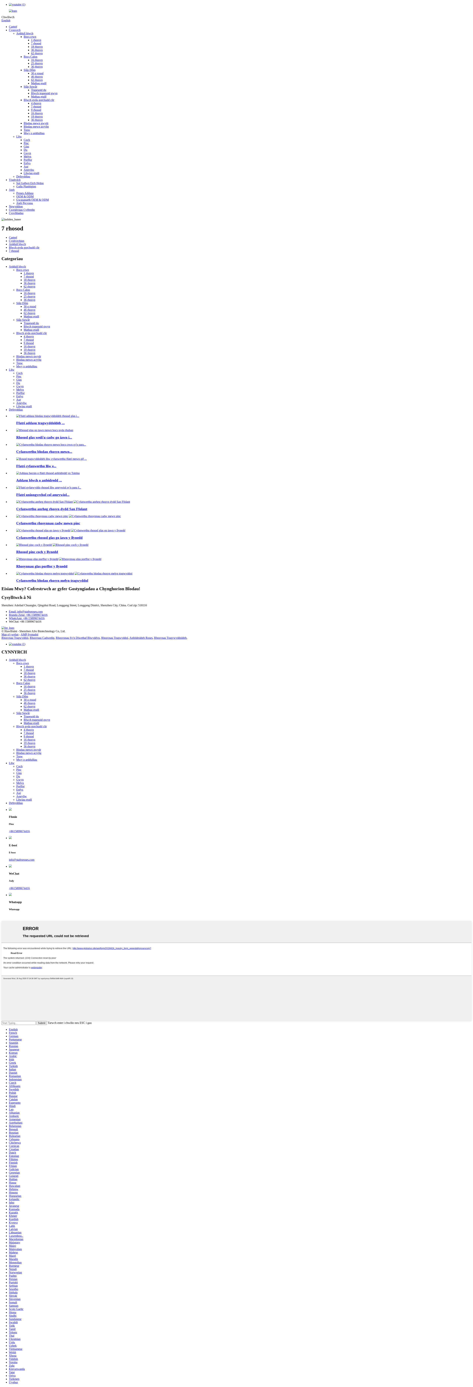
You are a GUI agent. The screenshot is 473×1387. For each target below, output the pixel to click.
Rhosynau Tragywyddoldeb (170, 637)
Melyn (27, 156)
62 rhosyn (37, 53)
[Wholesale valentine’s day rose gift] (44, 501)
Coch (27, 139)
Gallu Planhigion (26, 186)
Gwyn (27, 153)
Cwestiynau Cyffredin (22, 209)
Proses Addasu (24, 193)
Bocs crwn (30, 36)
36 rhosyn (37, 50)
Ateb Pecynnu (24, 203)
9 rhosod (36, 109)
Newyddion (16, 206)
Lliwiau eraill (31, 173)
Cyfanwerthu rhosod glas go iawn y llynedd (49, 538)
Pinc (26, 143)
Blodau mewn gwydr (36, 123)
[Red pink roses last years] (34, 544)
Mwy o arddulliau (34, 133)
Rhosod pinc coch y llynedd (37, 552)
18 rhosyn (37, 46)
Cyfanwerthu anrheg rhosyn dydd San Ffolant (51, 509)
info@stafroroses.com (21, 859)
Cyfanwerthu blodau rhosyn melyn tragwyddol (52, 580)
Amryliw (29, 169)
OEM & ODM (25, 196)
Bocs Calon (30, 56)
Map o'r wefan (9, 634)
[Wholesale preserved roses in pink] (42, 516)
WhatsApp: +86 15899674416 (27, 618)
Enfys (27, 163)
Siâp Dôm (29, 70)
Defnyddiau (23, 176)
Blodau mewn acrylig (36, 126)
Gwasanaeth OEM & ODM (32, 199)
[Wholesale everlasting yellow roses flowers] (45, 573)
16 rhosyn (37, 60)
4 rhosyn (36, 103)
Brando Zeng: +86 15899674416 (28, 614)
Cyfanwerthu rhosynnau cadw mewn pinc (48, 523)
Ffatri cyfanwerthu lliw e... (36, 466)
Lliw (19, 136)
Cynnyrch (15, 30)
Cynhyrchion (16, 240)
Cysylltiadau (16, 213)
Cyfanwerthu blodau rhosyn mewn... (44, 452)
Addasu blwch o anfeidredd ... (39, 480)
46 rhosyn (37, 76)
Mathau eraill (38, 83)
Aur (26, 166)
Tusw (27, 129)
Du (25, 149)
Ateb (12, 189)
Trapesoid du (38, 90)
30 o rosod (37, 73)
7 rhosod (36, 43)
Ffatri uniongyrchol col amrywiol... (42, 495)
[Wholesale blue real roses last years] (43, 530)
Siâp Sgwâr (30, 86)
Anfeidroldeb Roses (141, 637)
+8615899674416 (19, 831)
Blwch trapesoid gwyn (44, 93)
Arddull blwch (24, 33)
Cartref (13, 26)
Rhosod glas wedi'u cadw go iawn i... (44, 437)
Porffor (28, 159)
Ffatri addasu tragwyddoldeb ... (40, 423)
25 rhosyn (37, 63)
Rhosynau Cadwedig (42, 637)
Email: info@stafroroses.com (26, 611)
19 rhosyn (37, 116)
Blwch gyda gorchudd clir (39, 100)
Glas (26, 146)
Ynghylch (15, 179)
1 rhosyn (36, 40)
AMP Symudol (29, 634)
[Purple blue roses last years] (37, 559)
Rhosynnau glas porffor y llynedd (41, 566)
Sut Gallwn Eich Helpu (30, 183)
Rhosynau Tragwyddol (14, 637)
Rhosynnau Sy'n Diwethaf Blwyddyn (78, 637)
